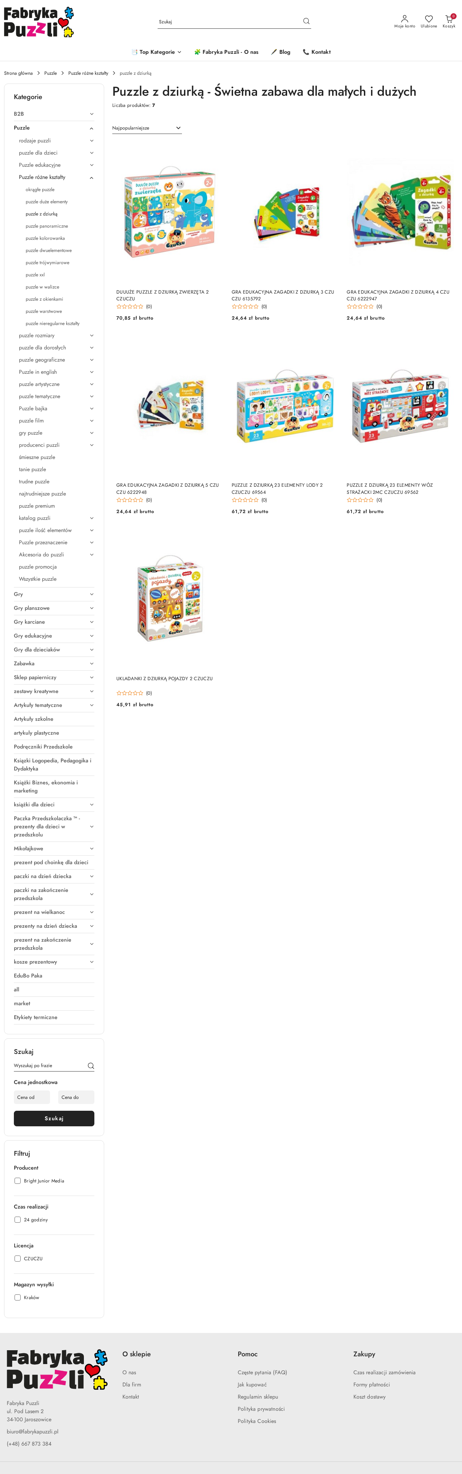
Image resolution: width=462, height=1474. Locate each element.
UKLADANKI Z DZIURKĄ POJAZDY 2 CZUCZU (164, 678)
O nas (129, 1372)
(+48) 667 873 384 (29, 1444)
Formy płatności (371, 1384)
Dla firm (131, 1384)
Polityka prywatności (261, 1409)
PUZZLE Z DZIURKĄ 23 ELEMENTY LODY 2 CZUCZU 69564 (277, 488)
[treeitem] (54, 114)
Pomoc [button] (248, 1354)
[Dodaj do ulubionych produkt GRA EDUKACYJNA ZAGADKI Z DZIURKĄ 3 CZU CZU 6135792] (331, 148)
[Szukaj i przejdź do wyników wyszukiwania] (306, 22)
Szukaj (54, 1118)
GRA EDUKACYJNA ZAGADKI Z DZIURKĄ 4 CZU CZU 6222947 (398, 295)
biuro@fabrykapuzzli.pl (33, 1431)
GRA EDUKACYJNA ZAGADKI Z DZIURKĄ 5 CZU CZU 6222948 (167, 488)
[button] (156, 52)
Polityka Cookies (257, 1421)
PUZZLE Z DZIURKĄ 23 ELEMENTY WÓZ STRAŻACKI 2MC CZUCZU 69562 (390, 488)
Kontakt (130, 1397)
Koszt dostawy (369, 1397)
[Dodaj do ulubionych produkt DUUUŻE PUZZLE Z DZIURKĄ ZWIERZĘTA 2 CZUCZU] (216, 148)
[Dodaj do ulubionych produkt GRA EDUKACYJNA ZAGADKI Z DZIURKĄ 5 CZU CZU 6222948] (216, 342)
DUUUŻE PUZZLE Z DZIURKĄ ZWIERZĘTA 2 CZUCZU (162, 295)
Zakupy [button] (364, 1354)
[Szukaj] (91, 1067)
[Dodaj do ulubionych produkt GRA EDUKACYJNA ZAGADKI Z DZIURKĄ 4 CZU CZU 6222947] (446, 148)
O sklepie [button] (136, 1354)
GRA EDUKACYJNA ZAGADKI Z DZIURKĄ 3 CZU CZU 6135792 (283, 295)
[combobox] (147, 128)
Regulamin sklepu (258, 1397)
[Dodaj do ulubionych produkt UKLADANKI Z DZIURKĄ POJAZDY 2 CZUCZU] (216, 535)
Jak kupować (252, 1384)
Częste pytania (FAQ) (262, 1372)
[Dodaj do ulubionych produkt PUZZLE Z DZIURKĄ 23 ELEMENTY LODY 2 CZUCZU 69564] (331, 342)
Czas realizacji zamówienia (384, 1372)
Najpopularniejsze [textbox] (130, 127)
